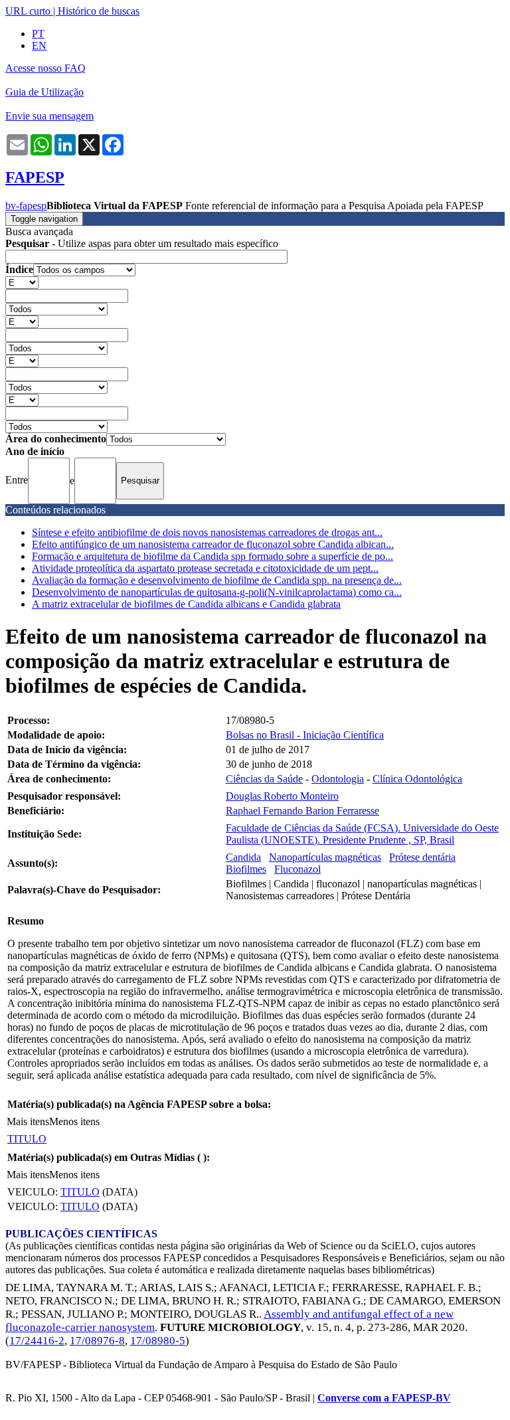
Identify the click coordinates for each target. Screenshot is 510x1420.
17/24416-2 (36, 1340)
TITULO (26, 1138)
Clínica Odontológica (417, 778)
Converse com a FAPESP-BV (384, 1397)
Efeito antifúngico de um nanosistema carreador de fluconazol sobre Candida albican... (213, 544)
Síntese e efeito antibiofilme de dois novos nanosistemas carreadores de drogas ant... (207, 532)
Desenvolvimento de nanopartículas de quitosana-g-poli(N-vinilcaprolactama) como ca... (217, 592)
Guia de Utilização (44, 92)
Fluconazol (297, 869)
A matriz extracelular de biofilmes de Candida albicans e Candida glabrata (186, 604)
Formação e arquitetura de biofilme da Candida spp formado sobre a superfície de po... (212, 556)
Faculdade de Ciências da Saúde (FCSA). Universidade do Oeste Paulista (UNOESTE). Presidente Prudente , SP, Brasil (362, 833)
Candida (243, 857)
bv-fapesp (25, 205)
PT (38, 33)
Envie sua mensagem (49, 116)
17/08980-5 (157, 1340)
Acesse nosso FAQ (45, 68)
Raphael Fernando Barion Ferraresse (302, 810)
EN (39, 45)
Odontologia (337, 778)
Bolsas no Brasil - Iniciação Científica (305, 735)
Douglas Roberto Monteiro (282, 796)
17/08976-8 (97, 1340)
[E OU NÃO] (22, 282)
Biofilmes (246, 869)
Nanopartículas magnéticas (325, 857)
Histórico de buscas (98, 11)
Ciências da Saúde (264, 778)
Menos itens (74, 1121)
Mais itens (28, 1121)
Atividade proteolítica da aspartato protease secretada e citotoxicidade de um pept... (205, 568)
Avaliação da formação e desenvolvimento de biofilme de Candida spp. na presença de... (217, 580)
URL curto (27, 11)
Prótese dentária (422, 857)
